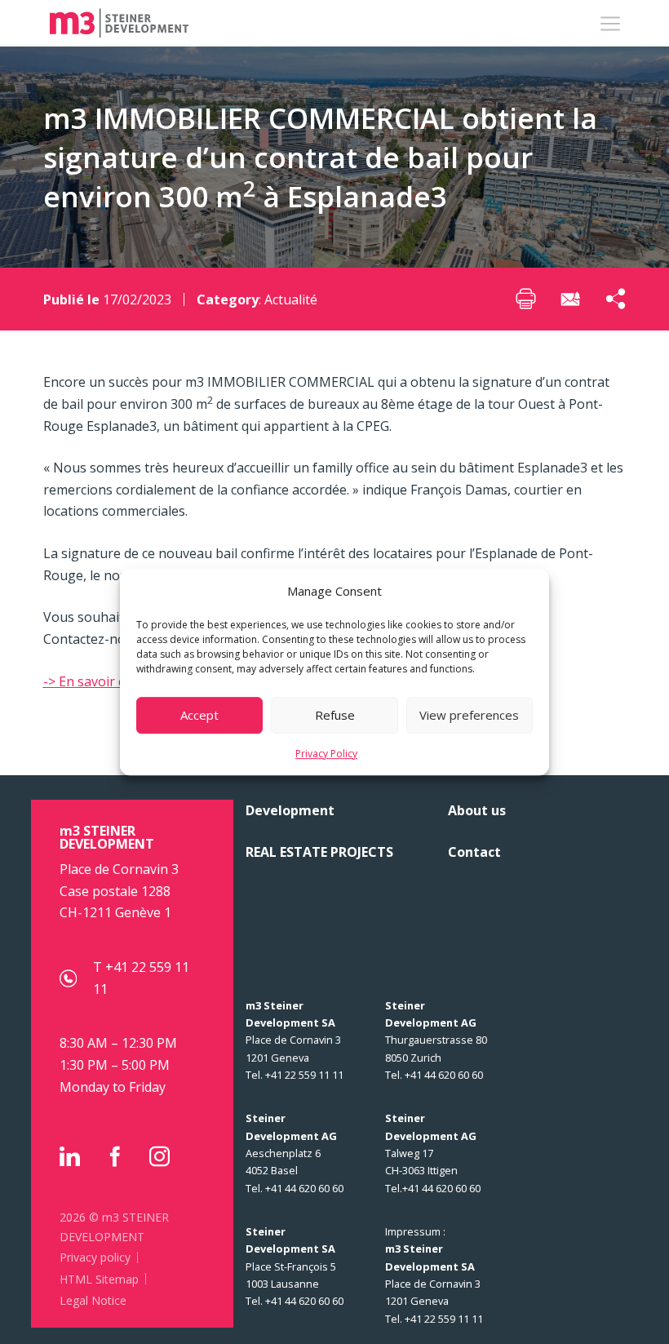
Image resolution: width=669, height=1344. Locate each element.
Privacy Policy (326, 754)
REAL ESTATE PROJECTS (319, 852)
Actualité (290, 299)
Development (290, 810)
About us (477, 810)
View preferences (469, 715)
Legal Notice (93, 1300)
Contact (474, 852)
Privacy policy (95, 1257)
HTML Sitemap (99, 1279)
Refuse (335, 715)
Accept (199, 715)
